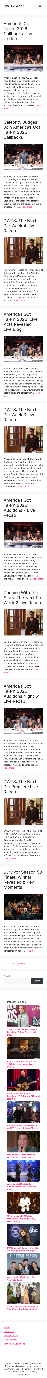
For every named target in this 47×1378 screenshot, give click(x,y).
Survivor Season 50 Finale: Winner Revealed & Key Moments (23, 880)
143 (15, 963)
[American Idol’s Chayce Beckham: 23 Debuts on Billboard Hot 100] (23, 1080)
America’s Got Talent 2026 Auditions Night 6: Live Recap (21, 694)
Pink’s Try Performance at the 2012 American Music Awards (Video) (21, 1064)
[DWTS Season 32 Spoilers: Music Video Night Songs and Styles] (23, 1235)
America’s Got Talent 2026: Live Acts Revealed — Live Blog (21, 322)
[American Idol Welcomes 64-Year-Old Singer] (23, 1264)
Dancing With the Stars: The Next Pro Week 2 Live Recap (23, 597)
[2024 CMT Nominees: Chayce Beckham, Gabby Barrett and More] (23, 1016)
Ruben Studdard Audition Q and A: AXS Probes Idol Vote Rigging (22, 1126)
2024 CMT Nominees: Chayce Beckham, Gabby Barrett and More (22, 1032)
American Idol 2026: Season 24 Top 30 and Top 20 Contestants (22, 1307)
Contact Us (9, 1331)
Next (21, 963)
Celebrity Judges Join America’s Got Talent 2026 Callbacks (22, 130)
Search (7, 976)
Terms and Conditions (14, 1344)
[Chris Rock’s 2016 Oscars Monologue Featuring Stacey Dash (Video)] (23, 1203)
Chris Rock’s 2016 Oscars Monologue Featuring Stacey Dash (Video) (21, 1219)
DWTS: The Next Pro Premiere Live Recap (21, 786)
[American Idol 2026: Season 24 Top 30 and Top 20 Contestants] (23, 1293)
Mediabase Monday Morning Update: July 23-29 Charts (21, 1156)
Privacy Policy (10, 1340)
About (7, 1327)
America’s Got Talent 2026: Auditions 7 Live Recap (19, 508)
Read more (27, 207)
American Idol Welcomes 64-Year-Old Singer (21, 1278)
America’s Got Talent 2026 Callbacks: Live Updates (18, 31)
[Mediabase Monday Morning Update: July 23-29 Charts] (23, 1141)
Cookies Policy (11, 1335)
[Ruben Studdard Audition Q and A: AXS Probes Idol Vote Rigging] (23, 1112)
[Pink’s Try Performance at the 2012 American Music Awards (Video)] (23, 1048)
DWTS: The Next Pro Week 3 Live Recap (20, 414)
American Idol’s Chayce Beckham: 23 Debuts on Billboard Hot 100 (23, 1096)
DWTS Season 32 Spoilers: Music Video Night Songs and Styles (23, 1249)
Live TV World (14, 6)
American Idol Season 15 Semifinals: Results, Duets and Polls (21, 1187)
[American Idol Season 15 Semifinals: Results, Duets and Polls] (23, 1171)
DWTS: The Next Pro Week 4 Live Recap (20, 225)
